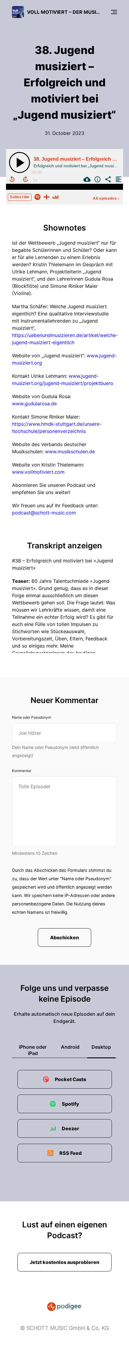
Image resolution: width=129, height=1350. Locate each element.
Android (70, 1047)
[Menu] (114, 12)
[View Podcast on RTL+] (47, 196)
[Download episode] (86, 179)
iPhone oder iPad (32, 1050)
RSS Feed (70, 1153)
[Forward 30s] (26, 179)
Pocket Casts (70, 1079)
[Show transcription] (117, 179)
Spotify (70, 1104)
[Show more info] (97, 179)
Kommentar (21, 770)
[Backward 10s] (12, 179)
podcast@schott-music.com (44, 513)
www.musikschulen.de (70, 451)
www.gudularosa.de (34, 404)
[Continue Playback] (19, 162)
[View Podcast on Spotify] (37, 196)
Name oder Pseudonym (31, 717)
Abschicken (64, 937)
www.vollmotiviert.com (38, 472)
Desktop (101, 1047)
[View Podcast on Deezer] (55, 196)
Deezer (70, 1128)
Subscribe (19, 197)
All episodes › (106, 198)
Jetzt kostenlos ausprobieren (64, 1262)
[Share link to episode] (107, 179)
